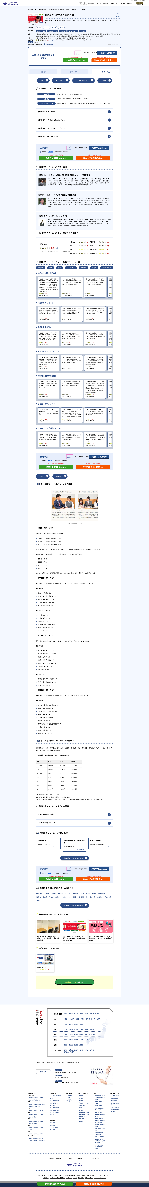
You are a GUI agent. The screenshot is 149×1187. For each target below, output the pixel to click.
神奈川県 (71, 1019)
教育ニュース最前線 (99, 1137)
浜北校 (38, 900)
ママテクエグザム (115, 1107)
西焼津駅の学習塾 (64, 9)
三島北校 (99, 897)
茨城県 (88, 1019)
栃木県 (93, 1019)
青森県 (71, 1014)
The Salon (81, 1178)
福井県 (81, 1024)
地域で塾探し (91, 3)
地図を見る (50, 152)
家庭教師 (81, 1121)
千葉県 (82, 1019)
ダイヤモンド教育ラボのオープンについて (66, 1083)
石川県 (76, 1024)
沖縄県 (72, 1052)
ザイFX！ (46, 1178)
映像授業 (52, 1130)
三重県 (81, 1029)
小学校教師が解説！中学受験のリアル (100, 1133)
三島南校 (75, 893)
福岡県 (65, 1050)
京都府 (76, 1034)
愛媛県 (76, 1045)
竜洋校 (53, 893)
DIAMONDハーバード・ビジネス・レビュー (77, 1175)
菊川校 (88, 893)
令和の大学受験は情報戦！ (100, 1115)
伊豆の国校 (39, 893)
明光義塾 (52, 1105)
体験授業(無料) (76, 60)
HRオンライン (89, 1178)
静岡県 (71, 1029)
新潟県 (65, 1024)
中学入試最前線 (98, 1106)
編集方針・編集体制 (55, 1158)
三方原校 (46, 893)
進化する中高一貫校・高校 (115, 1110)
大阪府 (65, 1034)
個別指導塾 (105, 3)
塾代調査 (129, 3)
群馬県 (98, 1019)
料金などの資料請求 (104, 60)
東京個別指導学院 (54, 1100)
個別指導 (52, 1122)
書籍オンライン (94, 1175)
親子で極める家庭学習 (115, 1103)
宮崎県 (92, 1050)
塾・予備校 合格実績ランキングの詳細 (65, 1072)
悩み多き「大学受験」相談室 (100, 1125)
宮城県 (81, 1014)
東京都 (65, 1019)
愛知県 (65, 1029)
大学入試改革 (114, 1100)
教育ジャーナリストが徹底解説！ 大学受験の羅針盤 (100, 1140)
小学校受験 (81, 1119)
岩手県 (76, 1014)
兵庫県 (71, 1034)
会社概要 (79, 1158)
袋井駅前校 (101, 893)
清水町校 (67, 893)
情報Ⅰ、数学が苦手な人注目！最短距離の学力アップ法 (100, 1120)
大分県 (86, 1050)
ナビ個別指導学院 (54, 1107)
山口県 (86, 1040)
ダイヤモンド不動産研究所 (57, 1178)
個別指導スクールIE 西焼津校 (79, 9)
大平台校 (60, 893)
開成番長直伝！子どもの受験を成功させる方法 (100, 1097)
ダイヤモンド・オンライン (45, 1175)
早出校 (51, 897)
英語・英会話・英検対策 (100, 1129)
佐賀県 (71, 1050)
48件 (52, 40)
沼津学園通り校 (90, 897)
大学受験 (81, 1100)
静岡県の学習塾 (42, 9)
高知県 (81, 1045)
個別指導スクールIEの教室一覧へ (73, 858)
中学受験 (81, 1096)
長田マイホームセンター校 (62, 897)
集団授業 (52, 1125)
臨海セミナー (53, 1098)
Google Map (49, 44)
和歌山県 (87, 1034)
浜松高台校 (108, 897)
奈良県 (81, 1034)
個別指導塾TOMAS (55, 1103)
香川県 (71, 1045)
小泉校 (82, 893)
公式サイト (37, 24)
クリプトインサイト (100, 1178)
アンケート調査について (61, 1077)
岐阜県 (76, 1029)
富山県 (71, 1024)
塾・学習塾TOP (32, 9)
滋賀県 (93, 1034)
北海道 (65, 1014)
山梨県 (92, 1029)
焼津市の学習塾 (53, 9)
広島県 (81, 1040)
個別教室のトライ (54, 1110)
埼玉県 (77, 1019)
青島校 (45, 897)
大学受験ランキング (70, 1100)
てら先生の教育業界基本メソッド (100, 1109)
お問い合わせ (69, 1158)
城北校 (74, 897)
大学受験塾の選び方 (84, 1112)
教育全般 (81, 1110)
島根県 (71, 1040)
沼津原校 (81, 897)
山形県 (92, 1014)
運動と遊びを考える (100, 1112)
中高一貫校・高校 (120, 3)
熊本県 (81, 1050)
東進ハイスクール (54, 1112)
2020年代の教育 (115, 1096)
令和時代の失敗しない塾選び (100, 1102)
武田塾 (52, 1114)
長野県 (86, 1029)
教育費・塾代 (82, 1105)
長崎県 (76, 1050)
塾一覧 (99, 3)
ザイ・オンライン (105, 1175)
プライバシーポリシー (93, 1158)
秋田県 (86, 1014)
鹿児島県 (66, 1052)
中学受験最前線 (114, 1098)
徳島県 (65, 1045)
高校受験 (81, 1098)
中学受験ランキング (70, 1096)
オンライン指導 (54, 1127)
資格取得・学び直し (84, 1103)
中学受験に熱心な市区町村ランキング (84, 1115)
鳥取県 (65, 1040)
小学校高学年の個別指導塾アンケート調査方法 (76, 40)
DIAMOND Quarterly (71, 1178)
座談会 (112, 3)
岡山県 (76, 1040)
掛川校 (94, 893)
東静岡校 (38, 897)
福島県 (97, 1014)
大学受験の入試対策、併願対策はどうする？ (100, 1146)
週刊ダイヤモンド (59, 1175)
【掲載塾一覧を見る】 (55, 1096)
